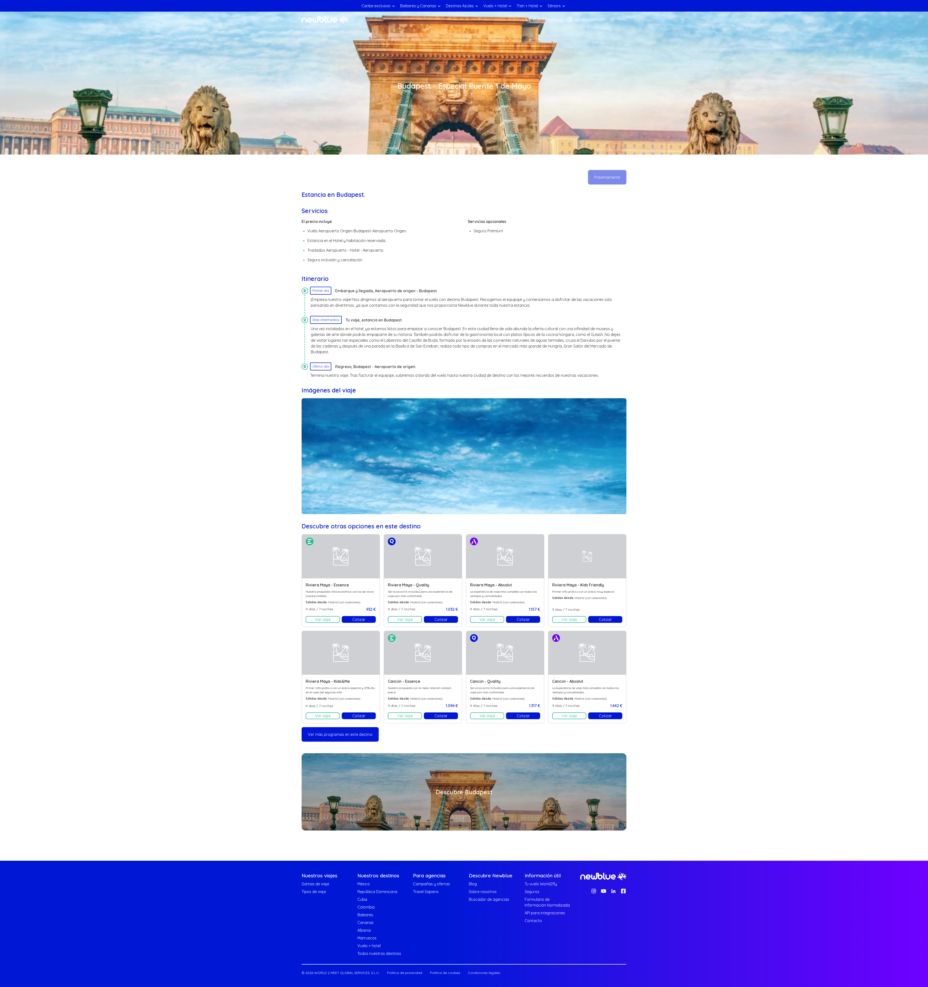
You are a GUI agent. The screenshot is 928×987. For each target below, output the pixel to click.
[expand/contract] (393, 6)
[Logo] (325, 19)
